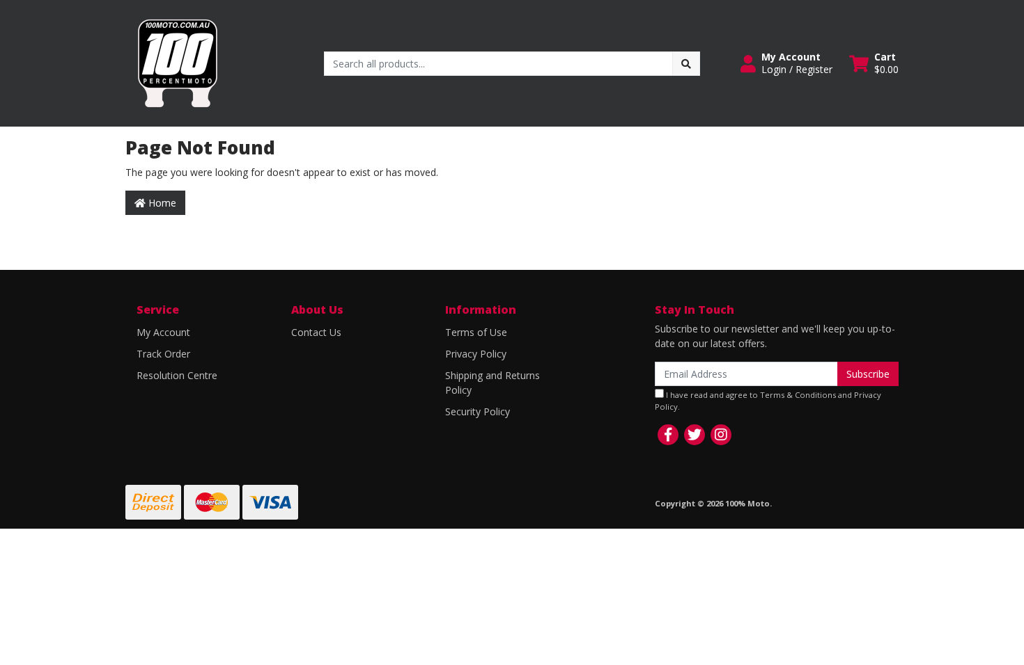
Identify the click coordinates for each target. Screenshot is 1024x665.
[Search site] (686, 63)
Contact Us (316, 332)
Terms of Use (476, 332)
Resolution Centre (177, 375)
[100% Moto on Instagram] (721, 434)
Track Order (163, 353)
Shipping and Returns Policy (492, 382)
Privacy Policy (475, 353)
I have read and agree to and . (768, 401)
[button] (786, 63)
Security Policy (477, 411)
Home (161, 202)
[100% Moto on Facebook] (668, 434)
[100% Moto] (177, 62)
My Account (163, 332)
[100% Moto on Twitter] (694, 434)
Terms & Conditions (798, 395)
